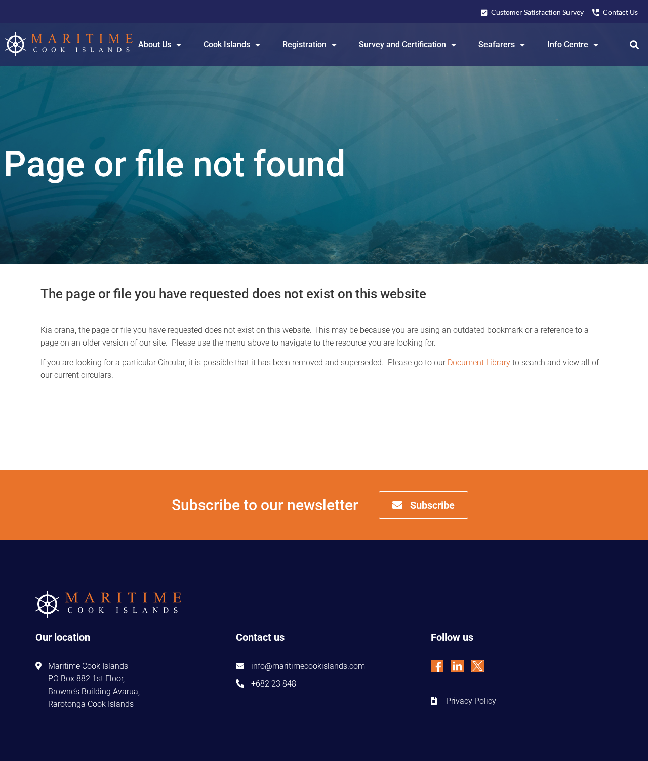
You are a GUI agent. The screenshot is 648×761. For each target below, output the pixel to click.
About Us (154, 44)
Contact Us (620, 12)
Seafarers (496, 44)
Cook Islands (227, 44)
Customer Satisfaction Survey (537, 12)
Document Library (479, 362)
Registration (304, 44)
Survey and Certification (402, 44)
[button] (634, 44)
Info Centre (567, 44)
